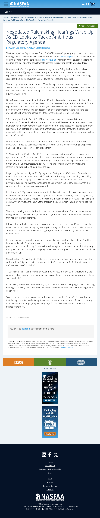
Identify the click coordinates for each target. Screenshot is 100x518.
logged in (25, 328)
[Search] (87, 4)
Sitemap (50, 489)
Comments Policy (66, 348)
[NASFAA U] (81, 362)
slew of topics (66, 56)
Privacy (50, 482)
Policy (39, 17)
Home (5, 17)
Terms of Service (50, 486)
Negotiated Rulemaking (54, 17)
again (44, 59)
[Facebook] (49, 456)
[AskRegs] (50, 362)
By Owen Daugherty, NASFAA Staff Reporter (28, 47)
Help (50, 478)
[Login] (82, 4)
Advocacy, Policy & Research (22, 17)
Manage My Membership (50, 469)
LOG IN (8, 12)
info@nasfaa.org (66, 509)
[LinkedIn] (44, 456)
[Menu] (6, 4)
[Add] (80, 26)
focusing (52, 59)
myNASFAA (50, 465)
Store (50, 473)
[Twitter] (55, 456)
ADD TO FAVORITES (88, 26)
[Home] (19, 4)
